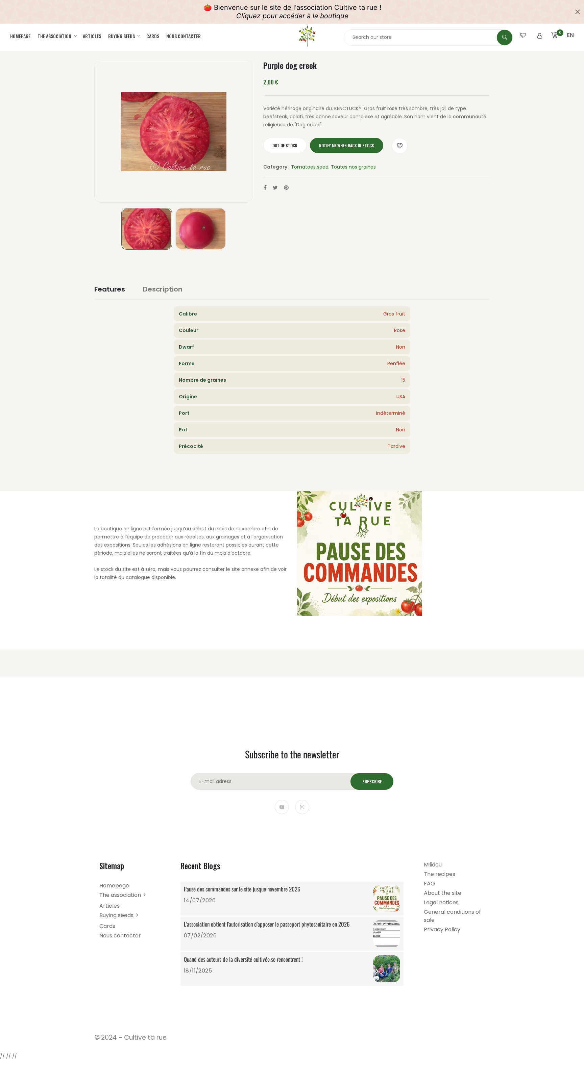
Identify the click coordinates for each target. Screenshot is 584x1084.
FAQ (429, 883)
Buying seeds (122, 36)
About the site (442, 893)
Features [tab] (109, 289)
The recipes (439, 874)
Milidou (433, 864)
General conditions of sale (452, 916)
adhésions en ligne (179, 544)
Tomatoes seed (309, 166)
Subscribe (372, 781)
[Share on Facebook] (265, 188)
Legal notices (441, 902)
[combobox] (428, 37)
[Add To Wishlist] (400, 146)
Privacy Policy (442, 929)
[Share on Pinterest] (286, 188)
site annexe (245, 569)
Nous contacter (183, 36)
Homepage (20, 36)
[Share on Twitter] (275, 188)
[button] (570, 43)
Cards (152, 36)
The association (55, 36)
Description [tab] (162, 289)
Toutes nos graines (353, 166)
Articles (92, 36)
